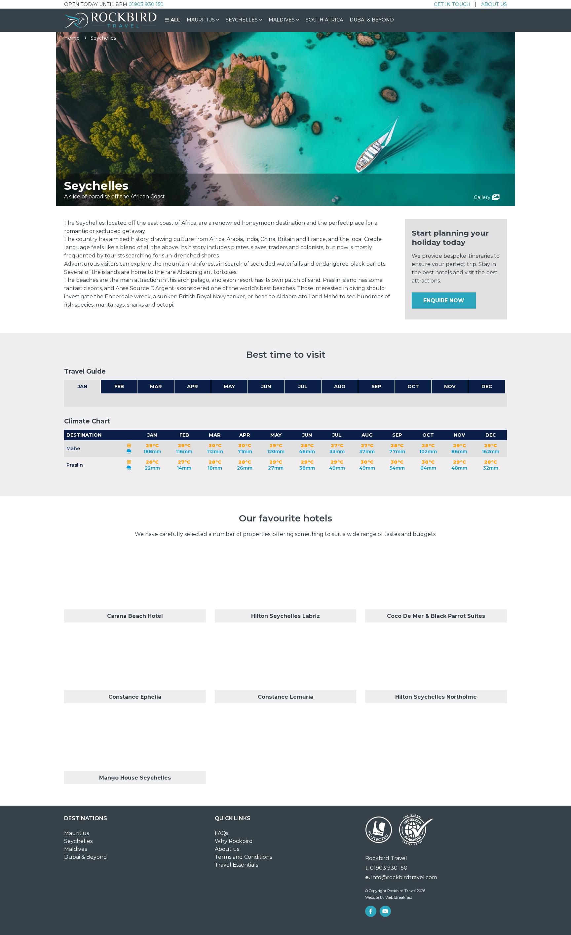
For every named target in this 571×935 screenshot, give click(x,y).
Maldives (75, 849)
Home (72, 38)
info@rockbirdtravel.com (404, 877)
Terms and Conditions (243, 857)
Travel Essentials (236, 865)
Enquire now (443, 300)
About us (494, 4)
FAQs (221, 833)
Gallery (482, 197)
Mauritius (76, 833)
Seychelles (78, 841)
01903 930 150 (146, 4)
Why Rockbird (234, 841)
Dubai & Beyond (372, 20)
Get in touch (452, 4)
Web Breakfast (398, 897)
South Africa (324, 20)
